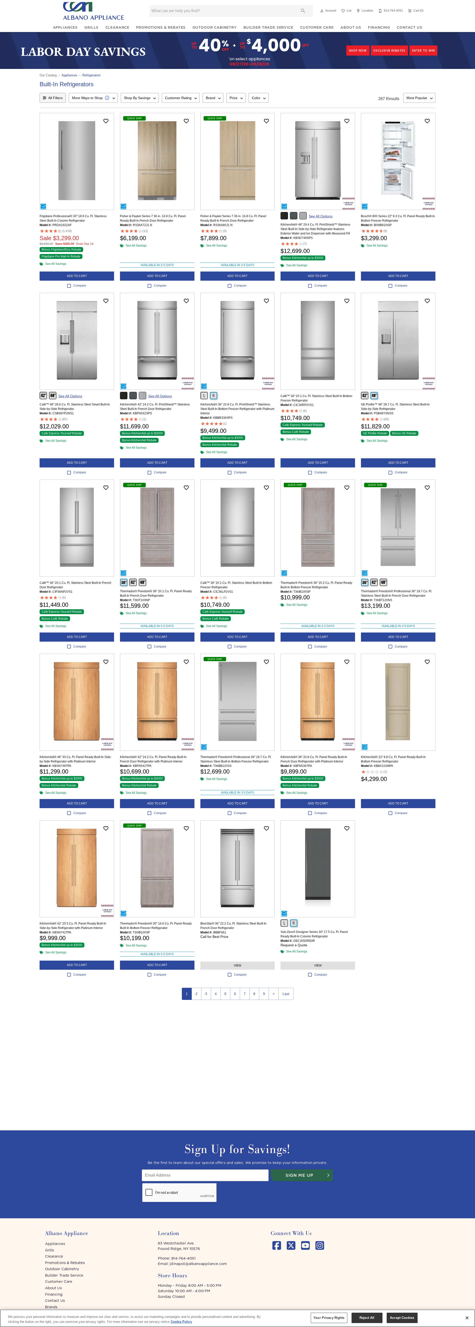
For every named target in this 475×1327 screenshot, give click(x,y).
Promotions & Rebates (161, 27)
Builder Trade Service (268, 27)
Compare (79, 285)
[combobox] (93, 98)
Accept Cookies (402, 1318)
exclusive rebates (389, 50)
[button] (322, 11)
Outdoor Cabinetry (214, 27)
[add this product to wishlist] (106, 121)
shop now (358, 50)
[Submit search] (303, 10)
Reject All (366, 1318)
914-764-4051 (183, 1258)
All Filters (55, 98)
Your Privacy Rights (328, 1318)
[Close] (467, 1317)
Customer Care (317, 27)
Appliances (65, 27)
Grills (91, 27)
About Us (350, 27)
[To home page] (93, 11)
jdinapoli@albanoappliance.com (198, 1263)
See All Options (320, 216)
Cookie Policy (181, 1322)
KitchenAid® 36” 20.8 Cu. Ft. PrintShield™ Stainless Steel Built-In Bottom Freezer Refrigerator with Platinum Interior (237, 409)
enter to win (423, 50)
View (237, 965)
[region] (237, 1318)
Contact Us (409, 27)
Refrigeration (91, 75)
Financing (379, 27)
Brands (51, 1307)
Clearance (117, 27)
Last (286, 994)
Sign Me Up (299, 1175)
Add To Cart (77, 276)
